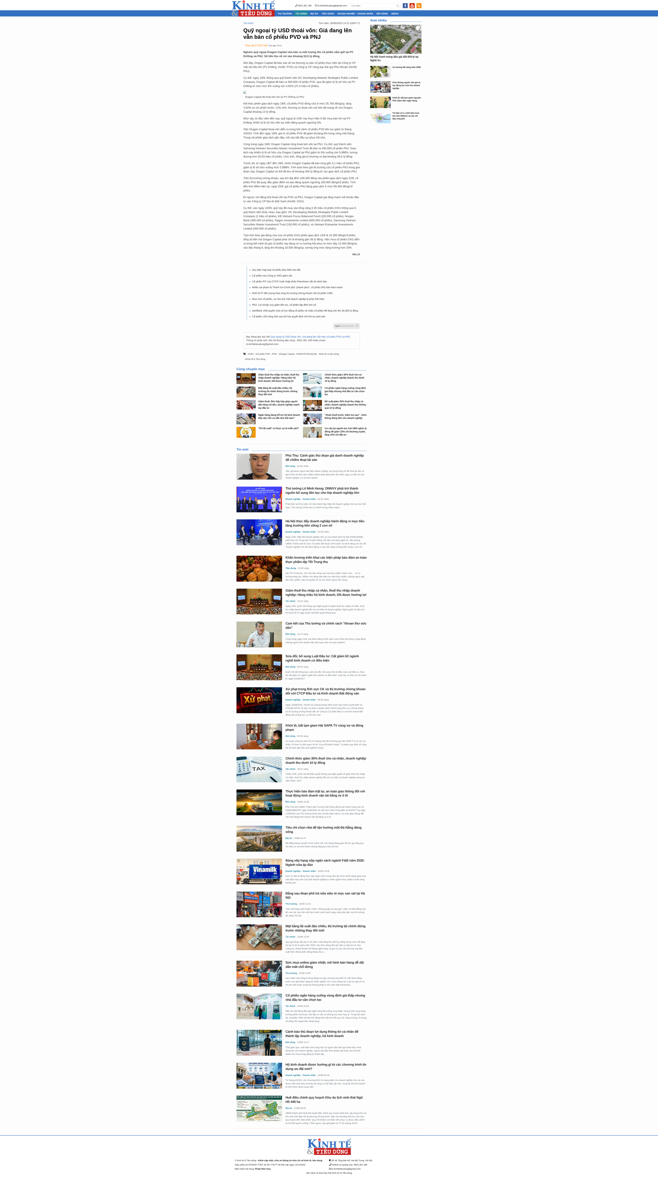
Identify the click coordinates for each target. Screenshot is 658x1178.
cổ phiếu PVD (263, 354)
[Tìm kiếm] (397, 5)
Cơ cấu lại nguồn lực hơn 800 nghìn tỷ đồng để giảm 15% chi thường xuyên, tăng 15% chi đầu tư (346, 431)
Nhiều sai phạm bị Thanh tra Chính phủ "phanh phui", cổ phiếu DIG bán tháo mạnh (297, 287)
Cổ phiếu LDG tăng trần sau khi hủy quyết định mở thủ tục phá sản (288, 316)
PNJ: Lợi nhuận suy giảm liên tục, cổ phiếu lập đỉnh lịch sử (284, 305)
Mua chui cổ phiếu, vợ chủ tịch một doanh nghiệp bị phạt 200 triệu (288, 299)
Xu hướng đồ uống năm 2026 (406, 67)
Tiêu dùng (328, 13)
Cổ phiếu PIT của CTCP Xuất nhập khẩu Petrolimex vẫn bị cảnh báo (289, 281)
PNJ (275, 354)
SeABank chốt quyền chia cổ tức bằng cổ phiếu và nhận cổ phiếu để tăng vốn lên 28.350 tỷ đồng (305, 310)
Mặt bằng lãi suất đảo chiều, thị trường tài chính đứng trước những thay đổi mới (277, 391)
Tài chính (301, 13)
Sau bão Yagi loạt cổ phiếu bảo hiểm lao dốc (276, 270)
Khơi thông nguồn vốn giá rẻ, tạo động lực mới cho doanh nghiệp (406, 85)
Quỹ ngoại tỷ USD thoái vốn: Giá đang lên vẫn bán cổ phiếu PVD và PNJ (310, 336)
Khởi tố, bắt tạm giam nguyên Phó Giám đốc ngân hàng (406, 99)
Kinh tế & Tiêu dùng (255, 359)
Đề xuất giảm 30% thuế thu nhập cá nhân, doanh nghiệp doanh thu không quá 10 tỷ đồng (345, 404)
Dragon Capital (287, 354)
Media (395, 13)
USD (251, 354)
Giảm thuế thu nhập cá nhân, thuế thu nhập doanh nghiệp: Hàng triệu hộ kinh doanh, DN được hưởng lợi (278, 377)
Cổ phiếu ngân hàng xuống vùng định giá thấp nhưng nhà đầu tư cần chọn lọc (345, 391)
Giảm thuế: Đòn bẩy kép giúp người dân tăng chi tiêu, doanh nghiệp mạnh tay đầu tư (279, 404)
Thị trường (285, 13)
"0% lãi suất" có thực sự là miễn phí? (278, 428)
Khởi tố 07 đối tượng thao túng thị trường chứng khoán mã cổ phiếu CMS (292, 293)
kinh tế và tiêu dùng (329, 354)
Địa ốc (314, 13)
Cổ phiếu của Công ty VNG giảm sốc (272, 275)
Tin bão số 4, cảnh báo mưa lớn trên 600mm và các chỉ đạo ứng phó (405, 116)
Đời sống (382, 13)
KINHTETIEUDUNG (307, 354)
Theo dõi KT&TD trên (256, 45)
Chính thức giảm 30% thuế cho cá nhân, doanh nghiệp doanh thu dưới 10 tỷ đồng (344, 377)
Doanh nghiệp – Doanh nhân (355, 13)
